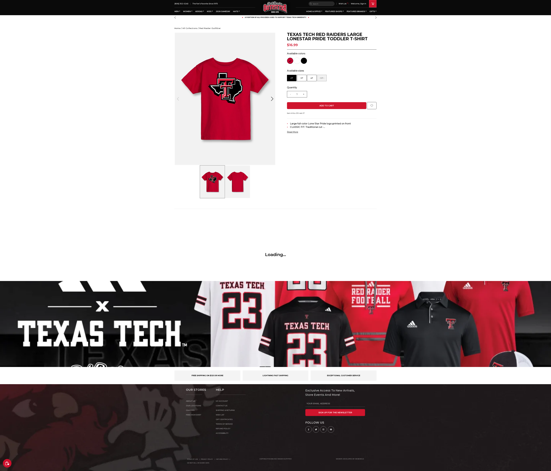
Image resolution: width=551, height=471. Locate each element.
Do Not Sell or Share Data (198, 463)
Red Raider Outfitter (210, 28)
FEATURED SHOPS (334, 11)
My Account (222, 401)
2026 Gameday (223, 11)
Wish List (343, 3)
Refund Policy (222, 459)
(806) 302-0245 (181, 4)
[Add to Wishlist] (372, 105)
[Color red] (290, 61)
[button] (175, 17)
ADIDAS (199, 11)
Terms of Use (192, 459)
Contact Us (221, 406)
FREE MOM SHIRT (193, 415)
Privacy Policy (207, 459)
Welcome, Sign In (358, 4)
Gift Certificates (224, 419)
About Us (190, 401)
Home (177, 28)
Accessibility (222, 433)
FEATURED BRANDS (356, 11)
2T (293, 79)
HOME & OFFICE (313, 11)
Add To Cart (326, 105)
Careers (190, 410)
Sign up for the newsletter (335, 412)
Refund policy (223, 428)
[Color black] (304, 61)
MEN (176, 11)
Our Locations (193, 406)
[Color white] (297, 61)
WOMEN (187, 11)
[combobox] (321, 4)
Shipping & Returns (225, 410)
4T (314, 79)
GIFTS (372, 11)
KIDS (209, 11)
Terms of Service (224, 424)
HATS (236, 11)
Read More (292, 132)
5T (324, 79)
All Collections (190, 28)
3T (303, 79)
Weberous (359, 459)
